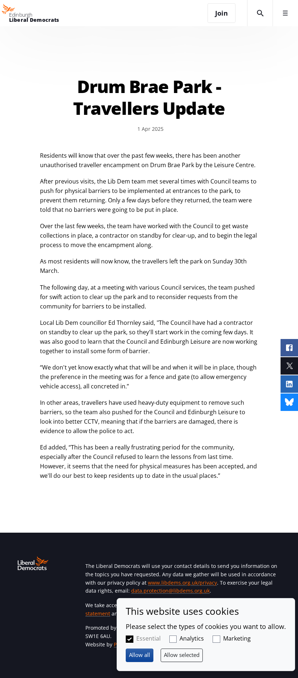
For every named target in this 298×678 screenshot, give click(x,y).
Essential (148, 638)
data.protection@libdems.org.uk (170, 590)
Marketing (237, 638)
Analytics (192, 638)
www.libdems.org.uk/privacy (182, 582)
